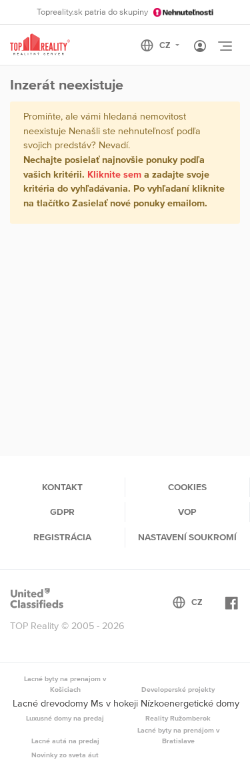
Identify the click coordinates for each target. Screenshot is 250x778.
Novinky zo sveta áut (65, 755)
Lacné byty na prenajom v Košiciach (65, 683)
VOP (187, 511)
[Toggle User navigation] (200, 46)
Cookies (187, 486)
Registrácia (62, 537)
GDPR (62, 511)
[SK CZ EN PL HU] (166, 45)
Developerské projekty (178, 689)
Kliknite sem (114, 174)
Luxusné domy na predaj (65, 718)
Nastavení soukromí (187, 537)
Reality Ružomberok (178, 718)
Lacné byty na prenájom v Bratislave (178, 735)
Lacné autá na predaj (65, 741)
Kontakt (62, 486)
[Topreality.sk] (40, 45)
